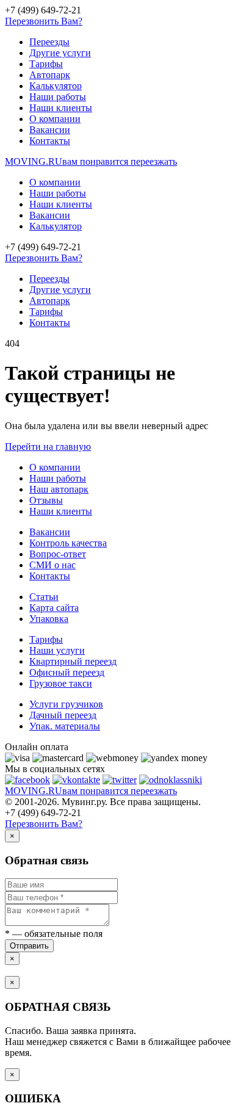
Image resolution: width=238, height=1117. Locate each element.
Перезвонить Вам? (43, 21)
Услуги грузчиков (66, 704)
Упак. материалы (64, 726)
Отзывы (46, 500)
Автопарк (49, 75)
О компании (55, 119)
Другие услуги (60, 53)
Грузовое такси (60, 683)
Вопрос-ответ (57, 554)
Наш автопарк (58, 489)
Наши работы (57, 97)
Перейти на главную (48, 446)
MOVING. (91, 161)
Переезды (49, 42)
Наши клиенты (60, 108)
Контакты (49, 141)
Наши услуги (57, 650)
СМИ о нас (52, 565)
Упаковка (48, 618)
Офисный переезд (66, 672)
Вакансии (49, 130)
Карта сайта (54, 607)
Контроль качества (68, 543)
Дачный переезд (62, 715)
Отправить (29, 945)
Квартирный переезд (73, 661)
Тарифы (46, 64)
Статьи (44, 596)
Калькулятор (55, 86)
